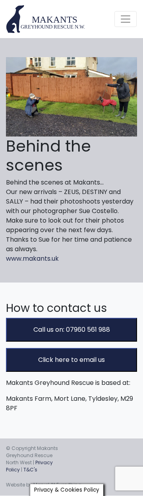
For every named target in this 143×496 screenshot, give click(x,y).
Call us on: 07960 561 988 (71, 329)
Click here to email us (71, 359)
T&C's (30, 469)
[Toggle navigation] (125, 19)
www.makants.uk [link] (32, 258)
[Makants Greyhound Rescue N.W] (46, 19)
